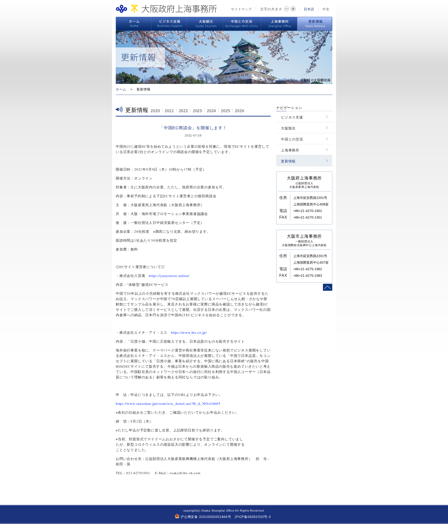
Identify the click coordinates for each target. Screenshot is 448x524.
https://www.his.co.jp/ (189, 332)
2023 (197, 111)
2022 (183, 111)
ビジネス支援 (169, 24)
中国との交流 (242, 24)
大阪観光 (205, 24)
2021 (169, 111)
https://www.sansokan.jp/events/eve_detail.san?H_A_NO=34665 (168, 403)
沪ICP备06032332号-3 (253, 517)
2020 (155, 111)
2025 (225, 111)
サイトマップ (241, 9)
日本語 (309, 9)
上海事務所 (279, 24)
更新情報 (315, 24)
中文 (325, 9)
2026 (239, 111)
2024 (211, 111)
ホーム (133, 24)
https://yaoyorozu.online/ (169, 275)
